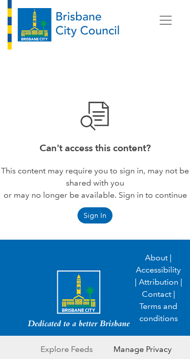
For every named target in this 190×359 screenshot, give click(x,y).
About (156, 257)
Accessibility (158, 270)
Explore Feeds (67, 349)
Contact (156, 294)
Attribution (158, 282)
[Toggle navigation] (165, 20)
